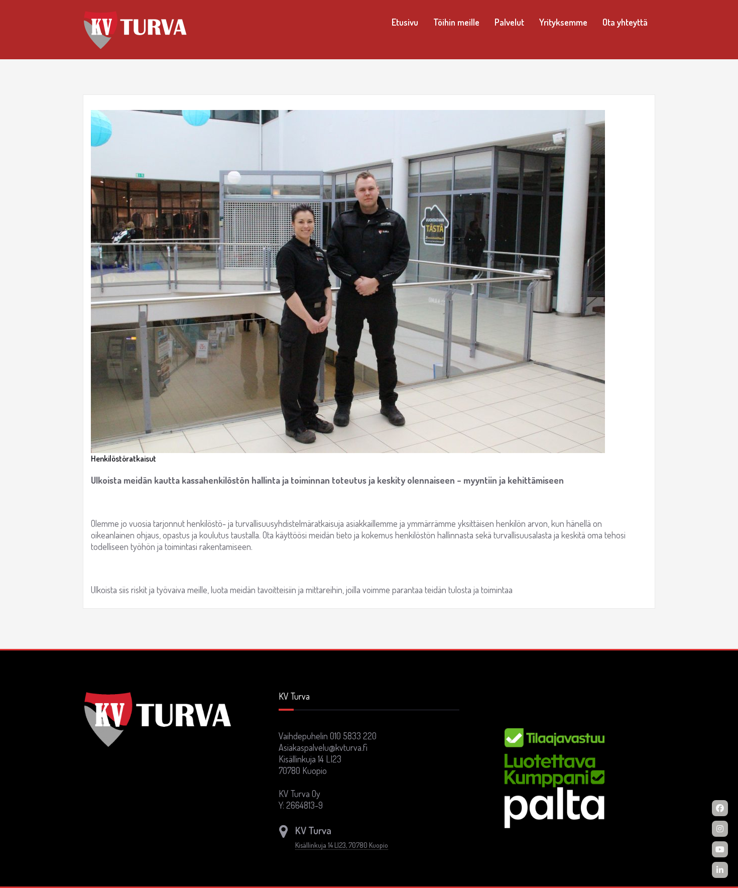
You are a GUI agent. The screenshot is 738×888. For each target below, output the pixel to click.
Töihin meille (456, 22)
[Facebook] (720, 808)
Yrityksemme (563, 22)
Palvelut (509, 22)
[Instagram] (720, 829)
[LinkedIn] (720, 870)
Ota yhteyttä (625, 22)
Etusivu (405, 22)
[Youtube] (720, 849)
